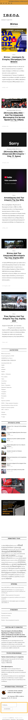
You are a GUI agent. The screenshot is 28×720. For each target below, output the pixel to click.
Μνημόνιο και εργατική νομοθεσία (7, 407)
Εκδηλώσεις (3, 393)
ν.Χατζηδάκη (10, 574)
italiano (2, 367)
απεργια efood (4, 562)
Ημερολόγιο (3, 383)
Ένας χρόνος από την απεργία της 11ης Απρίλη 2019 (14, 318)
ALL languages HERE (13, 696)
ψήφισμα (9, 578)
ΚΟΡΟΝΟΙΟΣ (4, 553)
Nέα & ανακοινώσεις (5, 353)
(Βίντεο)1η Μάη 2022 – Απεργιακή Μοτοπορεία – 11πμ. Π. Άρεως (14, 153)
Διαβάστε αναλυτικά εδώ (14, 647)
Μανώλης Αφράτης (10, 553)
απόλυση (4, 564)
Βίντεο (14, 54)
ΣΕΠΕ (23, 553)
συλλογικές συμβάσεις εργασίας (10, 576)
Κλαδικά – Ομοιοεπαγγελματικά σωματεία (10, 620)
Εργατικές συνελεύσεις (6, 615)
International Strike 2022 (12, 110)
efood (20, 545)
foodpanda (4, 547)
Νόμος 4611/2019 (18, 553)
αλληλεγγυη (22, 560)
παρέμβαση (17, 574)
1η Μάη (3, 545)
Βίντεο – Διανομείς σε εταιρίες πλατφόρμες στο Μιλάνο (14, 59)
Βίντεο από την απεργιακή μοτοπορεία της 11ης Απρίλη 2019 (14, 255)
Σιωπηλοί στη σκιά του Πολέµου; (14, 451)
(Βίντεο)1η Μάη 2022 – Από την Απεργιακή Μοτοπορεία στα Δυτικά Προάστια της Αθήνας (14, 116)
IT (4, 3)
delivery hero (9, 545)
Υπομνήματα (3, 391)
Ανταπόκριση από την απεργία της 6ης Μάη (14, 198)
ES (11, 3)
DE (9, 3)
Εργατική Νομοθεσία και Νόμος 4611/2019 (9, 405)
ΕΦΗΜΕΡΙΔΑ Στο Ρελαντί (6, 358)
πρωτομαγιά (22, 574)
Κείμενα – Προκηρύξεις (5, 385)
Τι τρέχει (3, 416)
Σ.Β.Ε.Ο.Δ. (12, 717)
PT (6, 3)
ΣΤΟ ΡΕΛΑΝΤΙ (8, 555)
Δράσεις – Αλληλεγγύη (6, 374)
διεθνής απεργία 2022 (6, 566)
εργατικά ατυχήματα (16, 570)
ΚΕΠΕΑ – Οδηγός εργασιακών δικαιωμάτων (9, 403)
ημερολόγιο (4, 574)
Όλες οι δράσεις (4, 376)
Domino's (15, 545)
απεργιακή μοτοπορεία (13, 562)
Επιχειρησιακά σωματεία (6, 613)
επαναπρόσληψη (4, 568)
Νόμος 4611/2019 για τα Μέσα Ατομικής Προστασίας (12, 587)
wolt (23, 549)
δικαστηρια (16, 566)
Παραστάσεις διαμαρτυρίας (6, 387)
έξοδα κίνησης (15, 558)
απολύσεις (22, 562)
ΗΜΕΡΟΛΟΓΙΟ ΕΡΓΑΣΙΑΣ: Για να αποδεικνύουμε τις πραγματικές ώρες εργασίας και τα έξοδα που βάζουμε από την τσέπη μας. (13, 591)
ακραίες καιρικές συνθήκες (12, 560)
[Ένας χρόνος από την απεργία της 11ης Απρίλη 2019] (14, 310)
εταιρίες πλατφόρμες (18, 572)
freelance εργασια (13, 547)
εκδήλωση (23, 566)
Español (3, 371)
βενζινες (10, 564)
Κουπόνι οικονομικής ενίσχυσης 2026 (15, 469)
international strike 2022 (13, 549)
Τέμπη (16, 556)
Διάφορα (3, 412)
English (2, 365)
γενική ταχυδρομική (19, 564)
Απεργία (5, 551)
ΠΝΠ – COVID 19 (5, 409)
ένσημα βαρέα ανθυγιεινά (12, 557)
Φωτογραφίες (3, 395)
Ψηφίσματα (3, 389)
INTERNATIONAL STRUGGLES (18, 1)
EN (1, 3)
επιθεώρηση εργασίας (14, 568)
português (3, 369)
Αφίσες (2, 378)
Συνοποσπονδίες (4, 617)
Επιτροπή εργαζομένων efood (7, 355)
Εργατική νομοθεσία (5, 400)
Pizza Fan (20, 549)
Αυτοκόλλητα (4, 381)
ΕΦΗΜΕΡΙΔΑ (15, 551)
